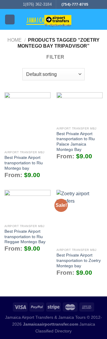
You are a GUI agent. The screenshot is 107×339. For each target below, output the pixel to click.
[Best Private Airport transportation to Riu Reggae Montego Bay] (27, 205)
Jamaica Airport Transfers (29, 317)
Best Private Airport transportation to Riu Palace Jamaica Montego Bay (75, 142)
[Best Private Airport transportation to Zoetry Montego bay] (79, 217)
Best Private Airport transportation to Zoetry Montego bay (78, 260)
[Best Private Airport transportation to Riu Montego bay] (27, 120)
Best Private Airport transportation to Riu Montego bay (23, 162)
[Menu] (10, 19)
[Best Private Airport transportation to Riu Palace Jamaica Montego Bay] (79, 108)
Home (14, 40)
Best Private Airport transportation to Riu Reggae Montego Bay (24, 236)
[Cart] (100, 19)
